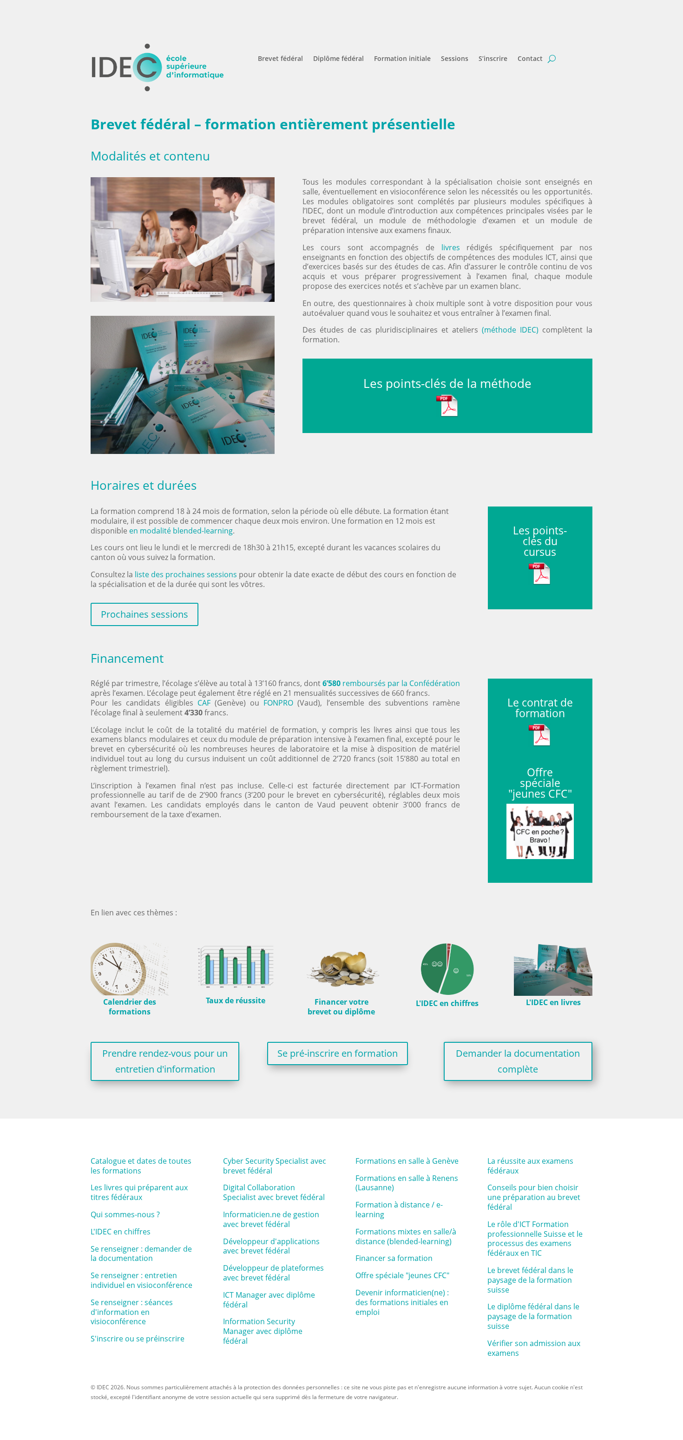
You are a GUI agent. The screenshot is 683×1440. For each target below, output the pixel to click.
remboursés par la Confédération (391, 683)
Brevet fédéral (280, 59)
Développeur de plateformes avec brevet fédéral (273, 1273)
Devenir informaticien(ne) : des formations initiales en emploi (402, 1302)
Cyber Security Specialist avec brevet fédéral (274, 1166)
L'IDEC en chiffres (447, 1003)
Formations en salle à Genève (407, 1161)
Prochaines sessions (144, 614)
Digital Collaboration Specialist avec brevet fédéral (274, 1192)
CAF (203, 703)
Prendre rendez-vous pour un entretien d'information (165, 1061)
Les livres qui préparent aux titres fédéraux (139, 1192)
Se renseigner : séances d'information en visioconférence (132, 1312)
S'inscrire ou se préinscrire (137, 1338)
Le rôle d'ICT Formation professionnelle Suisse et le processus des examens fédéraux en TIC (535, 1238)
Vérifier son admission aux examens (533, 1348)
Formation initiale (402, 59)
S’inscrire (493, 59)
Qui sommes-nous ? (125, 1214)
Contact (530, 59)
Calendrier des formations (129, 1007)
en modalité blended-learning (181, 531)
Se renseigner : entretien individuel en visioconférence (141, 1280)
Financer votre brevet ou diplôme (341, 1007)
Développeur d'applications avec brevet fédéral (271, 1246)
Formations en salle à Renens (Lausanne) (406, 1183)
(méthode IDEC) (510, 330)
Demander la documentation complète (518, 1061)
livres (450, 247)
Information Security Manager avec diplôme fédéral (262, 1331)
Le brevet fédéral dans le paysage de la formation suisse (530, 1280)
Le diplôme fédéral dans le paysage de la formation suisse (533, 1316)
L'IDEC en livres (553, 1002)
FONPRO (278, 703)
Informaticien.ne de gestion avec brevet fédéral (271, 1219)
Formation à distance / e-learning (399, 1210)
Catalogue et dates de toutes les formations (141, 1166)
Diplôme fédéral (338, 59)
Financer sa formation (394, 1258)
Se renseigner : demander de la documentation (141, 1254)
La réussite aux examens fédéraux (530, 1166)
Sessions (454, 59)
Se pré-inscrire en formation (337, 1053)
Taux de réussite (235, 1000)
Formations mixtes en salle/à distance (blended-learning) (405, 1237)
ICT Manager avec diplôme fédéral (269, 1300)
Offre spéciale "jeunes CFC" (402, 1275)
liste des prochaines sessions (186, 574)
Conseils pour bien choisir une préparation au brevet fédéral (533, 1197)
